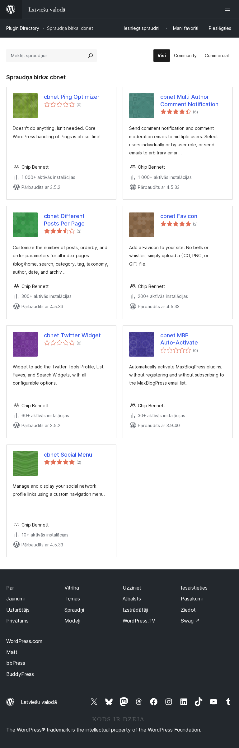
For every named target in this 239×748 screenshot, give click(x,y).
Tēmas (72, 598)
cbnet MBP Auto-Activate (179, 339)
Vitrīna (71, 588)
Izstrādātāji (135, 610)
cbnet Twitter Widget (72, 335)
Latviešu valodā (39, 702)
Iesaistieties (194, 588)
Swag (190, 621)
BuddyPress (20, 674)
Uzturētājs (18, 610)
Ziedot (188, 610)
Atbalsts (132, 598)
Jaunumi (15, 598)
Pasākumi (192, 598)
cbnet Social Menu (68, 454)
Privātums (17, 621)
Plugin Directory (22, 28)
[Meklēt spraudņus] (90, 55)
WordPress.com (24, 641)
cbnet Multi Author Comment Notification (189, 100)
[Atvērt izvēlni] (229, 9)
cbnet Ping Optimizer (72, 97)
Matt (11, 652)
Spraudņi (74, 610)
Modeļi (72, 621)
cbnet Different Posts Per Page (64, 219)
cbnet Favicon (178, 216)
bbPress (15, 663)
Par (10, 588)
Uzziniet (132, 588)
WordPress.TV (139, 621)
